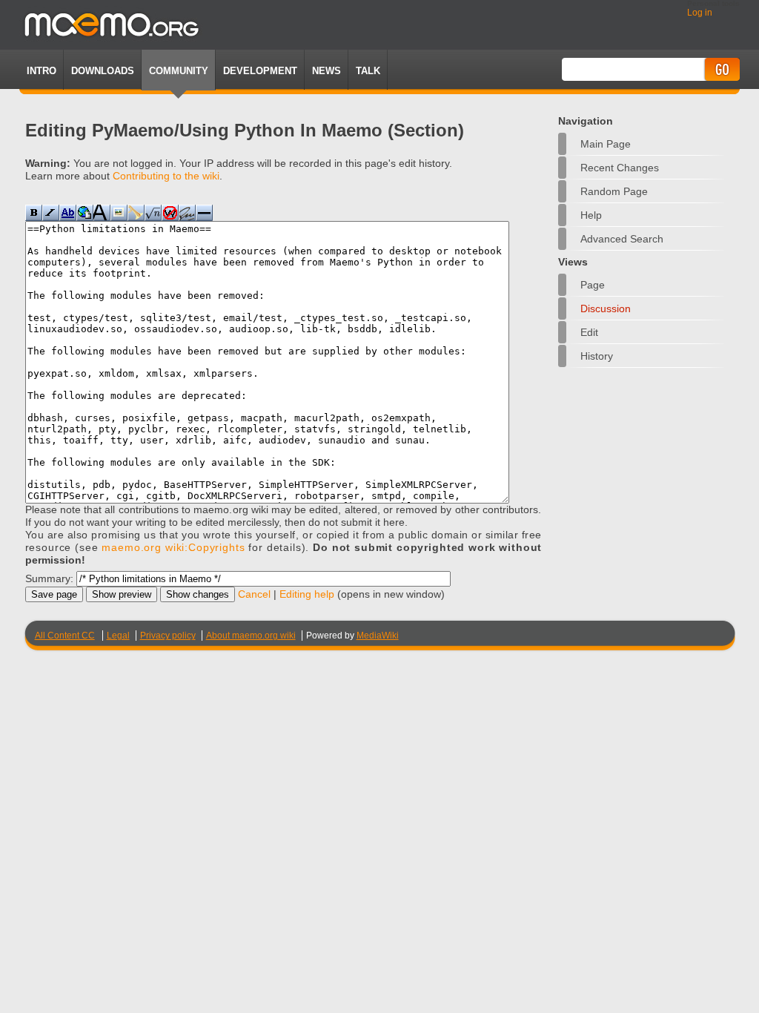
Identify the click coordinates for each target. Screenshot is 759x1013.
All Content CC (65, 635)
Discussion (605, 308)
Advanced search (621, 239)
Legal (118, 635)
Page (592, 285)
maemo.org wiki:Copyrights (173, 547)
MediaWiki (378, 635)
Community (178, 70)
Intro (41, 70)
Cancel (254, 594)
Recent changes (619, 168)
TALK (368, 70)
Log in (699, 12)
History (596, 356)
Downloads (102, 70)
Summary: (49, 578)
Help (591, 215)
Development (260, 70)
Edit (589, 332)
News (326, 70)
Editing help (306, 594)
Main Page (605, 144)
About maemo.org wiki (251, 635)
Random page (614, 191)
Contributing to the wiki (166, 176)
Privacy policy (168, 635)
